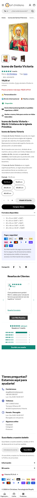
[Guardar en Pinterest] (26, 267)
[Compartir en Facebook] (13, 267)
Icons (25, 74)
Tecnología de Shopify (26, 489)
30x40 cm (19, 188)
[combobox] (18, 11)
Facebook (9, 424)
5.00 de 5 (24, 326)
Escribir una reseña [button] (18, 347)
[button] (6, 71)
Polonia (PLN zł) (10, 474)
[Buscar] (32, 11)
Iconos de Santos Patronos (17, 18)
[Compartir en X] (19, 267)
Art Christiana (12, 74)
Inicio (4, 18)
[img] (16, 284)
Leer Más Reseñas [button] (18, 318)
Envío (17, 83)
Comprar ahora (18, 207)
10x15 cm (7, 182)
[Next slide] (33, 299)
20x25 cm (7, 188)
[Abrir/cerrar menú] (3, 5)
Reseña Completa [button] (14, 310)
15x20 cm (19, 182)
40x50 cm (7, 193)
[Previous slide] (3, 299)
